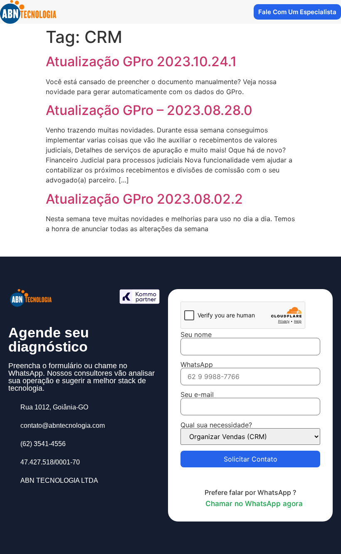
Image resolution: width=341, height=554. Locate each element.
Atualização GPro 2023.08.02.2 (144, 199)
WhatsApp (196, 365)
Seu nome (196, 335)
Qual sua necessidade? (216, 425)
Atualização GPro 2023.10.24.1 (141, 61)
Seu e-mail (197, 395)
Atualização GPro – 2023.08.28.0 (149, 110)
